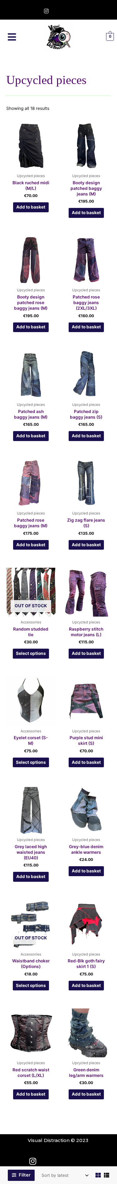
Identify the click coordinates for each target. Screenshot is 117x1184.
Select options (31, 653)
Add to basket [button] (30, 206)
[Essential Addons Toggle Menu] (12, 37)
